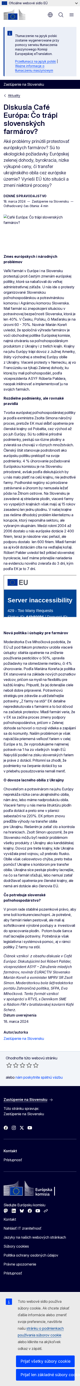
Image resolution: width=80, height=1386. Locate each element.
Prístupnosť (13, 1160)
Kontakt (10, 1219)
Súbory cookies (16, 1246)
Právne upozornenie (20, 1264)
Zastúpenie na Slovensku (24, 1038)
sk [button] (50, 15)
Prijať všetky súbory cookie (45, 1361)
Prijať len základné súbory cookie (47, 1374)
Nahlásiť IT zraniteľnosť (22, 1228)
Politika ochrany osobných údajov (31, 1255)
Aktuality (14, 95)
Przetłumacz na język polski (35, 61)
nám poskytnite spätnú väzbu (39, 1077)
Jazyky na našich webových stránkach (35, 1237)
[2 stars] (12, 1065)
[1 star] (9, 1065)
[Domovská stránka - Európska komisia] (14, 14)
